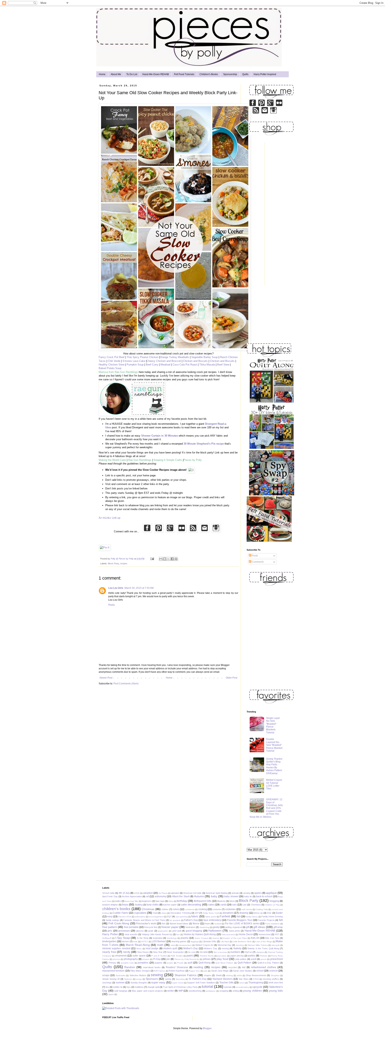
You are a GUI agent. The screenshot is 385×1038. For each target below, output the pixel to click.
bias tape (160, 901)
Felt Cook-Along (118, 923)
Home (102, 74)
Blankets (221, 901)
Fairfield (225, 916)
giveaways (124, 930)
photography (131, 959)
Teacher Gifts (226, 982)
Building (139, 904)
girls (109, 930)
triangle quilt (153, 987)
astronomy (160, 896)
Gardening (204, 927)
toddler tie (118, 987)
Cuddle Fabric (120, 912)
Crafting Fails (262, 909)
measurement (185, 945)
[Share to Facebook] (172, 559)
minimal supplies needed (116, 948)
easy (109, 916)
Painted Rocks (207, 956)
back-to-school (264, 896)
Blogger (207, 1028)
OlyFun (248, 952)
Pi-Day (157, 959)
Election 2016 (124, 917)
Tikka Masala (207, 364)
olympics (260, 952)
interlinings (172, 938)
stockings (107, 982)
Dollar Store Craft (211, 913)
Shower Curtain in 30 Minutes (159, 435)
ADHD (137, 893)
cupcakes (140, 912)
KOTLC (144, 941)
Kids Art (255, 938)
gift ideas (259, 927)
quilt (190, 962)
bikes (170, 901)
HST (277, 934)
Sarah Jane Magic (220, 971)
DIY (197, 913)
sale (205, 971)
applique (271, 892)
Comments (257, 561)
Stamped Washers (222, 979)
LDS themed (159, 941)
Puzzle (180, 963)
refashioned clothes (263, 967)
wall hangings (121, 991)
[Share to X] (168, 559)
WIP (180, 990)
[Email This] (161, 559)
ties (107, 987)
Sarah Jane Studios (242, 971)
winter (170, 990)
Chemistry (256, 904)
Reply (111, 604)
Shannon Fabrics (186, 975)
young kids (276, 990)
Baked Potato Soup (110, 368)
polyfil (253, 959)
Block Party (113, 563)
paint (189, 955)
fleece (196, 923)
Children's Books (209, 74)
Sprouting (180, 979)
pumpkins (143, 962)
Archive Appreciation (132, 896)
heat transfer (131, 934)
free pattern (109, 927)
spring (168, 979)
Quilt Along (205, 962)
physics (145, 959)
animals (235, 893)
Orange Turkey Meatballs (174, 357)
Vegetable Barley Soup (204, 357)
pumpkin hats (127, 963)
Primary (112, 962)
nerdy (126, 951)
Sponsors (152, 978)
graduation (163, 931)
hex (178, 934)
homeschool (265, 934)
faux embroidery (212, 920)
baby (214, 896)
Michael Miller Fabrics (258, 945)
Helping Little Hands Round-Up (157, 934)
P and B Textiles (159, 956)
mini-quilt (276, 945)
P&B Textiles (177, 956)
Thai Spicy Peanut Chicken (142, 357)
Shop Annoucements (256, 975)
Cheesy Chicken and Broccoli (164, 360)
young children (252, 990)
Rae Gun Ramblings (139, 459)
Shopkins (275, 975)
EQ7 (169, 916)
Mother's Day (190, 948)
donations (228, 912)
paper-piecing (237, 955)
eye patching (182, 917)
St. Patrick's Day (198, 979)
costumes (230, 909)
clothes (164, 909)
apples (258, 893)
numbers (235, 952)
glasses (140, 931)
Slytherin (128, 979)
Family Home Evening (272, 916)
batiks (118, 901)
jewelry (184, 938)
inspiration (158, 938)
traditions (139, 987)
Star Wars (244, 979)
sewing (157, 975)
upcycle (257, 986)
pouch (263, 959)
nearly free (109, 951)
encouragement (156, 917)
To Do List (131, 74)
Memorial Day (224, 945)
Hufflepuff (106, 938)
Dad (155, 913)
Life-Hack (225, 941)
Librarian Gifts (209, 941)
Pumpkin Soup (135, 364)
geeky (216, 927)
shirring (229, 975)
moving (225, 948)
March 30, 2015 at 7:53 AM (139, 588)
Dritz (269, 913)
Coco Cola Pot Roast (185, 364)
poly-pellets (240, 959)
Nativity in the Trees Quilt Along (263, 948)
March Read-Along (138, 944)
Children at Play (272, 905)
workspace (211, 991)
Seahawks (120, 975)
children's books (116, 909)
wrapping (224, 991)
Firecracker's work (146, 923)
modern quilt (170, 948)
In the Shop (142, 938)
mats (173, 945)
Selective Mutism (138, 975)
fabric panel (210, 917)
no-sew (204, 952)
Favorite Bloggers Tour (239, 920)
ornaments (121, 955)
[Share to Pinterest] (176, 559)
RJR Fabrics (159, 971)
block (232, 901)
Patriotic (263, 956)
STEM (256, 979)
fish (163, 923)
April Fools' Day (110, 896)
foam (207, 923)
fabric (194, 916)
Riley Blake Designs (140, 971)
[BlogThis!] (165, 559)
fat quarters (174, 920)
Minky (139, 948)
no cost (192, 952)
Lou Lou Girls (115, 588)
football (217, 924)
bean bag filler (131, 901)
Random (129, 967)
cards (223, 904)
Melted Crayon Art (204, 945)
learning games (179, 941)
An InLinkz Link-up (109, 517)
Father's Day (191, 920)
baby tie (248, 896)
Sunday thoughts (139, 982)
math (160, 944)
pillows (207, 959)
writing (236, 991)
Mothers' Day (210, 948)
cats (244, 904)
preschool (276, 958)
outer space (139, 955)
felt (281, 920)
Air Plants (163, 893)
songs (139, 979)
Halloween (215, 930)
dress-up (258, 913)
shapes (207, 975)
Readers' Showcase (177, 967)
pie (168, 959)
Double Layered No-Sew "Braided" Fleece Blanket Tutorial (274, 745)
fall (238, 916)
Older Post (231, 677)
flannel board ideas (179, 923)
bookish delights (110, 904)
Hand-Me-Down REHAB (155, 74)
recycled (232, 967)
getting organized (233, 927)
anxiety (246, 893)
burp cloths (153, 904)
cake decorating (191, 904)
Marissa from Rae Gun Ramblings (118, 372)
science (273, 970)
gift (247, 927)
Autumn (199, 896)
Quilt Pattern (244, 962)
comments (190, 909)
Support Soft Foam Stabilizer (201, 982)
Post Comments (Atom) (126, 683)
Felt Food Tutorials (184, 74)
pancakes (221, 956)
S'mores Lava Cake (134, 360)
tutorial (207, 986)
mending (240, 945)
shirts (239, 975)
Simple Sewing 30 (111, 979)
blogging (274, 901)
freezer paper (170, 927)
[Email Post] (152, 558)
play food (222, 958)
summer (120, 982)
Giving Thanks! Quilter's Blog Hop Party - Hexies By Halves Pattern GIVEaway (274, 766)
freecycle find (150, 927)
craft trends (246, 909)
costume (217, 909)
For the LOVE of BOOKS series (242, 923)
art (147, 896)
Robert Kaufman (177, 971)
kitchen (125, 941)
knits (135, 941)
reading (198, 967)
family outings (112, 920)
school (259, 970)
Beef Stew (223, 364)
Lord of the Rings (263, 941)
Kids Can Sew (272, 938)
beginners (147, 901)
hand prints (234, 931)
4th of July (124, 893)
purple (170, 963)
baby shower (231, 896)
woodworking (195, 991)
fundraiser (190, 927)
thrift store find (276, 982)
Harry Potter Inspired (265, 74)
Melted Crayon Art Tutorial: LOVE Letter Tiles (274, 784)
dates (164, 913)
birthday (182, 900)
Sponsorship (230, 74)
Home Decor (246, 934)
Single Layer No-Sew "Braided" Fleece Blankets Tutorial (273, 725)
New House (143, 952)
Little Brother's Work (242, 941)
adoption (148, 893)
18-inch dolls (108, 893)
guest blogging (194, 930)
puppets (158, 962)
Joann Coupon (202, 938)
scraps (105, 975)
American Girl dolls (192, 893)
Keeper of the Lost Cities (235, 938)
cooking (202, 909)
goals (150, 931)
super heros (177, 983)
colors (176, 909)
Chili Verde (114, 360)
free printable (131, 927)
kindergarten (109, 941)
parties (251, 955)
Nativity (237, 948)
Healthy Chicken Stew (111, 364)
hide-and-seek (228, 934)
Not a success (220, 952)
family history (252, 917)
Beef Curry (152, 364)
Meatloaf (165, 364)
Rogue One (194, 971)
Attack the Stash (181, 896)
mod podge (152, 948)
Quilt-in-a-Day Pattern (268, 962)
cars (234, 904)
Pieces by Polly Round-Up (186, 959)
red (243, 967)
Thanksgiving (255, 982)
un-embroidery (242, 987)
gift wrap (278, 927)
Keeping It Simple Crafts (168, 459)
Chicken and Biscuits (195, 360)
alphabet (175, 893)
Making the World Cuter (112, 459)
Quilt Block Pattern (224, 963)
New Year (158, 952)
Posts (254, 555)
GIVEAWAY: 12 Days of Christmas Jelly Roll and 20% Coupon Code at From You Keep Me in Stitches (266, 808)
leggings (195, 941)
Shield (219, 975)
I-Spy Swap (122, 937)
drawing (243, 912)
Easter (279, 912)
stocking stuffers (271, 979)
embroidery (140, 917)
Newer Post (106, 677)
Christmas (148, 909)
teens (242, 983)
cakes (211, 904)
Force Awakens (272, 924)
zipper (111, 994)
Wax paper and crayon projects (147, 991)
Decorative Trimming (180, 913)
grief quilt (176, 931)
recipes (123, 563)
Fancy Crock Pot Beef (112, 357)
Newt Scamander (175, 952)
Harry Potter (110, 934)
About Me (116, 74)
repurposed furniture (113, 970)
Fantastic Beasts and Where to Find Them (144, 920)
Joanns (215, 938)
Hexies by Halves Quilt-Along (200, 934)
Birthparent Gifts (202, 901)
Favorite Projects (266, 920)
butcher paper (170, 904)
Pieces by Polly (192, 459)
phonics (116, 959)
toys (129, 987)
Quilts (245, 74)
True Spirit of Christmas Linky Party (180, 987)
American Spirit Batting (217, 893)
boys (125, 904)
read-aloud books (152, 967)
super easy (158, 982)
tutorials (228, 987)
